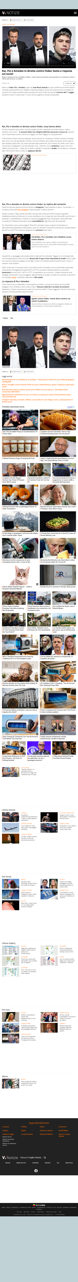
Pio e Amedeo (22, 210)
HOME (4, 24)
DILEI (54, 1207)
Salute (23, 1131)
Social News (63, 1131)
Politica (24, 1127)
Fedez (13, 277)
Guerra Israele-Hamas (64, 1135)
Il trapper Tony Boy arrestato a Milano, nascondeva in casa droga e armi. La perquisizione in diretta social (37, 401)
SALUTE (23, 901)
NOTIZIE (13, 12)
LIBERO (3, 1207)
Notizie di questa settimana (8, 1140)
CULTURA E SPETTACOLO (67, 813)
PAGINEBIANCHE (41, 1207)
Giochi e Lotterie (46, 1131)
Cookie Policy (40, 1211)
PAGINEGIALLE (15, 1207)
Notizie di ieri (7, 1137)
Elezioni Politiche (46, 1134)
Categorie (35, 1163)
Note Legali (26, 1211)
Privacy (33, 1211)
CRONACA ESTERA (26, 823)
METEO (23, 879)
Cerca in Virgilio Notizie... (31, 1157)
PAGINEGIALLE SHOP (25, 1207)
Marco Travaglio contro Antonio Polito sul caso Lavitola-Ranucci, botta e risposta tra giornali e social (38, 385)
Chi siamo (19, 1211)
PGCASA (34, 1207)
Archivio (47, 1163)
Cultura (5, 1131)
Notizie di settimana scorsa (9, 1144)
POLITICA (62, 879)
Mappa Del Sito (21, 1163)
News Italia (69, 1163)
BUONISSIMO (73, 1207)
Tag (58, 1163)
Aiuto (60, 1211)
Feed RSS (7, 1163)
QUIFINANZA (66, 1207)
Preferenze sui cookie (51, 1211)
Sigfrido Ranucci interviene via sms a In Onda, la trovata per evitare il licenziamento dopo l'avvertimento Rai (36, 396)
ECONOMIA (63, 946)
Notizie (12, 1157)
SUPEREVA (39, 1209)
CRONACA (24, 813)
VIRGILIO (8, 1207)
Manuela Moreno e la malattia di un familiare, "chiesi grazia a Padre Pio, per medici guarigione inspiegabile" (38, 380)
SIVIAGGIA (59, 1207)
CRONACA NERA (64, 823)
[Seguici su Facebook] (36, 1171)
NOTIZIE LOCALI (64, 890)
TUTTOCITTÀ (49, 1207)
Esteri (42, 1127)
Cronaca (5, 1127)
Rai (11, 318)
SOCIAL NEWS (11, 24)
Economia (62, 1127)
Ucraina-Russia (27, 1134)
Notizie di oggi (7, 1134)
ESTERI (62, 957)
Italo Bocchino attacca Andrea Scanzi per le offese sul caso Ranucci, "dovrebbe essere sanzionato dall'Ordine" (35, 391)
